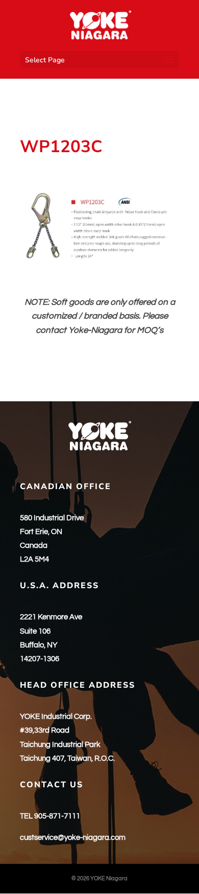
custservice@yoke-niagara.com (73, 837)
